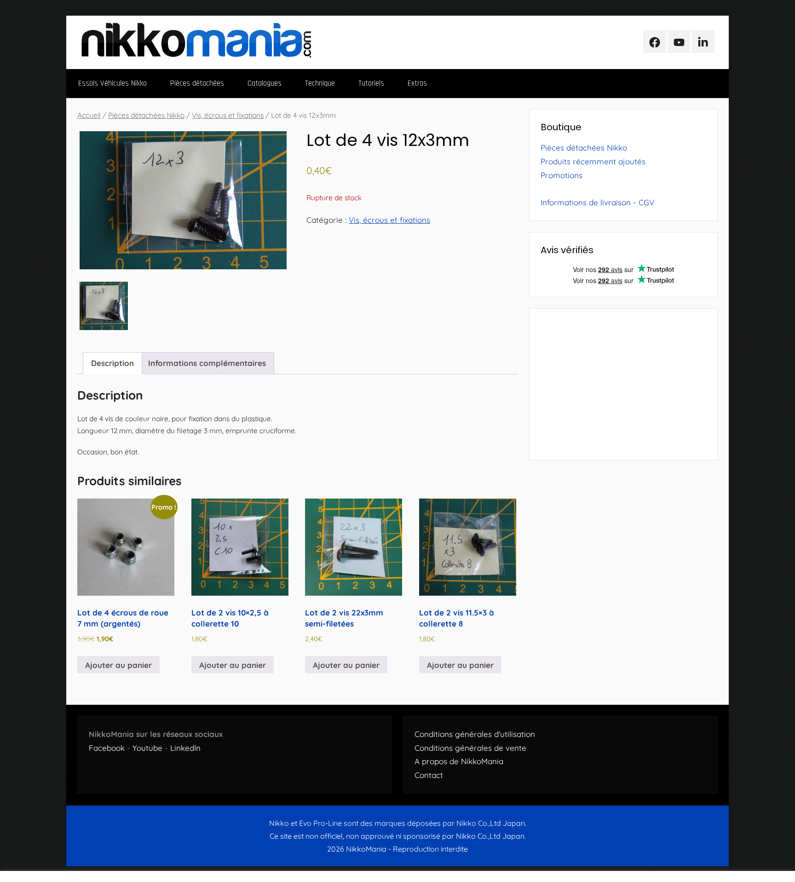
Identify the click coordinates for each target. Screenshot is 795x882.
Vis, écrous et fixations (228, 115)
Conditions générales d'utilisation (475, 734)
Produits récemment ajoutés (593, 161)
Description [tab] (112, 363)
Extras (417, 83)
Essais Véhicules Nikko (112, 83)
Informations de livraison (586, 202)
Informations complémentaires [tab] (207, 363)
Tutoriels (371, 83)
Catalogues (265, 83)
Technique (320, 83)
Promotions (561, 175)
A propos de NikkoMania (459, 761)
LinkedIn (185, 748)
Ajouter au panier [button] (118, 665)
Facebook (107, 748)
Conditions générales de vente (470, 748)
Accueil (89, 115)
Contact (429, 775)
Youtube (147, 748)
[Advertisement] (623, 384)
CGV (646, 202)
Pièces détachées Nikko (146, 115)
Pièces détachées (197, 83)
